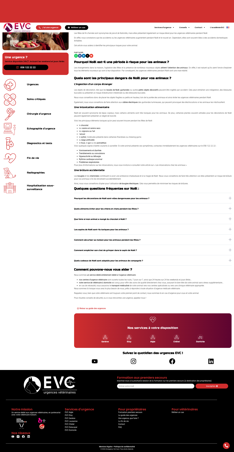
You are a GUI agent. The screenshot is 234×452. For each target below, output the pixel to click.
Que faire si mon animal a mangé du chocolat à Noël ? (100, 219)
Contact (198, 27)
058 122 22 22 (209, 146)
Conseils (183, 27)
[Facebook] (23, 436)
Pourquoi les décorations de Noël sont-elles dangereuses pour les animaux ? (111, 198)
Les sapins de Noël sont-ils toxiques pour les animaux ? (101, 229)
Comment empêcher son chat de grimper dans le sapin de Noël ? (105, 250)
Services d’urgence (162, 27)
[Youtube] (12, 436)
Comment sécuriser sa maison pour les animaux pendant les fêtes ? (107, 240)
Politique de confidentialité (124, 447)
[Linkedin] (28, 436)
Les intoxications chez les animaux (170, 165)
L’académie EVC (217, 27)
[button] (76, 56)
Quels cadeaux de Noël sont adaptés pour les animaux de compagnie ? (108, 261)
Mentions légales (105, 447)
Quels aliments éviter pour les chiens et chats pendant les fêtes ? (106, 209)
